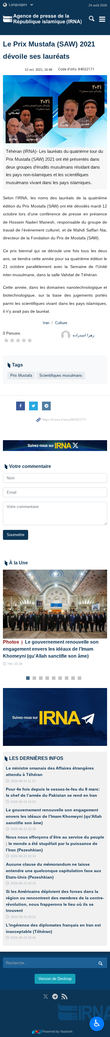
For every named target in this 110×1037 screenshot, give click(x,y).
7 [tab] (66, 678)
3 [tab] (41, 678)
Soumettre (15, 535)
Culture (61, 323)
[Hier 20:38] (55, 604)
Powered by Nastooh (57, 1031)
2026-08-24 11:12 (23, 781)
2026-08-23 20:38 (23, 829)
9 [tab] (79, 678)
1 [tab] (28, 678)
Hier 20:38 (15, 664)
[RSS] (64, 996)
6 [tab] (60, 678)
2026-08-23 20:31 (23, 917)
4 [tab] (47, 678)
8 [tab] (73, 678)
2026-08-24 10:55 (23, 801)
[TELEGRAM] (55, 996)
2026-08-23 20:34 (23, 856)
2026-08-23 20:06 (23, 937)
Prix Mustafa (21, 375)
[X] (46, 996)
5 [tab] (54, 678)
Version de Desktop (55, 978)
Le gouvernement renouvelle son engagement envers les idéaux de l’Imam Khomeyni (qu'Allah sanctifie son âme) (51, 649)
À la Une (18, 562)
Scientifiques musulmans (60, 375)
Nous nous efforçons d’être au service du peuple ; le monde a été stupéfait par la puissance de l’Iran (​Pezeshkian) (55, 843)
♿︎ (97, 1023)
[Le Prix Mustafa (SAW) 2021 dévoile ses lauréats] (55, 111)
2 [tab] (34, 678)
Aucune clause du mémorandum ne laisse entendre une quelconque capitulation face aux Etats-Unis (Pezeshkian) (53, 870)
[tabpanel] (55, 618)
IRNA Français (47, 19)
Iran (46, 323)
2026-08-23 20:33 (23, 883)
